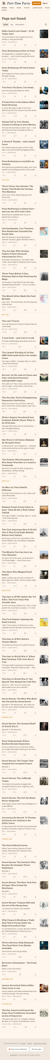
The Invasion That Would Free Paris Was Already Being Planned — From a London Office (18, 283)
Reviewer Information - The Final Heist (19, 964)
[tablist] (13, 24)
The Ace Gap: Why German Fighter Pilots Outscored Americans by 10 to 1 (15, 254)
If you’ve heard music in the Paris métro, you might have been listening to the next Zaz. (18, 748)
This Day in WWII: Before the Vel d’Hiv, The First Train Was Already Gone (19, 599)
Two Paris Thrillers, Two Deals (18, 87)
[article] (25, 38)
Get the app (36, 1049)
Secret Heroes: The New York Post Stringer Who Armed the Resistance (19, 885)
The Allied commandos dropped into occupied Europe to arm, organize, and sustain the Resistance (17, 785)
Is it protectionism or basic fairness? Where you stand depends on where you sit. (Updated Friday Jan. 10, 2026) (19, 930)
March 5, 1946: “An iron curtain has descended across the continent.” (16, 686)
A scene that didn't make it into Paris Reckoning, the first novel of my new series (19, 109)
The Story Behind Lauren (15, 845)
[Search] (45, 24)
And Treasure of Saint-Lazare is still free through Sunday (17, 74)
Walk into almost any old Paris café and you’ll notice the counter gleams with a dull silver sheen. (19, 404)
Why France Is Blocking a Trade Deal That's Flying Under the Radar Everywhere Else (18, 923)
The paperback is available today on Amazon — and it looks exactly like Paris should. (18, 55)
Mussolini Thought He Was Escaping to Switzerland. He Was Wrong (17, 469)
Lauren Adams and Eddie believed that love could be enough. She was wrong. (19, 992)
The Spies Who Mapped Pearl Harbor (17, 573)
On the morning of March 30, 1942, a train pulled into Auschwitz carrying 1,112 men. (19, 606)
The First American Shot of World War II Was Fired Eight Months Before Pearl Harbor (19, 532)
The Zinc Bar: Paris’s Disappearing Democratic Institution (19, 399)
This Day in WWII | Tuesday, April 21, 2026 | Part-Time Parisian (19, 517)
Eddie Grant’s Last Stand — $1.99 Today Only (18, 32)
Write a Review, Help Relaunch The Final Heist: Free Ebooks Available (18, 945)
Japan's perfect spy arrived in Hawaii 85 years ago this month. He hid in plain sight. (19, 579)
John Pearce (12, 42)
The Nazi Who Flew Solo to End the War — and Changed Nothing (19, 427)
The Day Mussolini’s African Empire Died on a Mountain (19, 325)
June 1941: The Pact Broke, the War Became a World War (19, 303)
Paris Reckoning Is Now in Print (18, 50)
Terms (29, 1043)
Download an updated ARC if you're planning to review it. (16, 215)
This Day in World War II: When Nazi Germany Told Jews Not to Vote (18, 659)
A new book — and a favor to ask (18, 338)
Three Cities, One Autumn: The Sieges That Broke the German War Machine (17, 189)
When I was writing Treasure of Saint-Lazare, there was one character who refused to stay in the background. (17, 849)
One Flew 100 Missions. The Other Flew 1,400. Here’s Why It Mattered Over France (19, 260)
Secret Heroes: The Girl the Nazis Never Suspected (18, 799)
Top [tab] (11, 24)
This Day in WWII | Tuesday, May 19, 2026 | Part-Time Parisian (19, 362)
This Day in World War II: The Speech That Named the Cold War (19, 680)
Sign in (45, 3)
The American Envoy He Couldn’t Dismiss (18, 645)
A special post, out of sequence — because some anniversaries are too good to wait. (19, 447)
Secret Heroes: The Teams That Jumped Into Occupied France (17, 762)
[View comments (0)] (15, 45)
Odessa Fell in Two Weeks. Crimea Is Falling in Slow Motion (19, 123)
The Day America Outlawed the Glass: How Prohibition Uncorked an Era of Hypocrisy (19, 1013)
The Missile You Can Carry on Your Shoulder (17, 553)
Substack (13, 1055)
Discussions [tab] (19, 24)
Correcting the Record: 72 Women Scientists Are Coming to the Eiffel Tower (19, 820)
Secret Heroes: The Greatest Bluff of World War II (19, 725)
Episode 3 (6, 871)
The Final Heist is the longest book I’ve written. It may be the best (17, 38)
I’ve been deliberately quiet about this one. (19, 341)
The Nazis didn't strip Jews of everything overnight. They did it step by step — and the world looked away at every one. (18, 666)
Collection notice (39, 1043)
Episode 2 (6, 766)
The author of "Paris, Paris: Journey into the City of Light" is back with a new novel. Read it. (19, 385)
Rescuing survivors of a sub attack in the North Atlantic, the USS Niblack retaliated (18, 539)
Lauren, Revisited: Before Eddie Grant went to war (18, 986)
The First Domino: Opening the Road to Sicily (17, 620)
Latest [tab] (5, 24)
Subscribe (36, 3)
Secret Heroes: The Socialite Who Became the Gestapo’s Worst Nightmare (19, 865)
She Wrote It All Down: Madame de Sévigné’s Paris (18, 441)
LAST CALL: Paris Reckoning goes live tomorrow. (17, 196)
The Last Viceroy (10, 321)
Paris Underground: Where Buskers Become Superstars (16, 742)
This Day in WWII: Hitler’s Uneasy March (15, 640)
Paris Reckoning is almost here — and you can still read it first (19, 210)
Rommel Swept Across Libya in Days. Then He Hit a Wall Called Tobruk (18, 510)
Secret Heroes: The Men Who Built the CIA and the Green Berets (19, 700)
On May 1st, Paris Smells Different (14, 488)
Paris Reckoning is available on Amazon (18, 162)
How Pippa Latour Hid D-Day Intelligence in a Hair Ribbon (19, 805)
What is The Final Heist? (11, 968)
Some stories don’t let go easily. (14, 951)
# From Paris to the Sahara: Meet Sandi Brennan (18, 103)
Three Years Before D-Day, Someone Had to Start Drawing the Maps (19, 276)
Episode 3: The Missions (11, 729)
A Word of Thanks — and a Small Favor (18, 143)
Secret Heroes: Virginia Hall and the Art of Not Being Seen (18, 904)
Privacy (23, 1043)
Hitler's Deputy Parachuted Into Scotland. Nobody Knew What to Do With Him (18, 420)
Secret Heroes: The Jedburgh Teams (16, 779)
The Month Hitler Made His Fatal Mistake (19, 297)
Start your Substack (19, 1049)
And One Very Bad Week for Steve (15, 90)
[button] (4, 7)
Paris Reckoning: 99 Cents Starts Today (18, 69)
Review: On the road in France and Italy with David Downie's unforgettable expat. (19, 378)
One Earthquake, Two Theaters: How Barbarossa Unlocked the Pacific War (18, 231)
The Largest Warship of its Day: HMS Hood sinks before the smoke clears (19, 355)
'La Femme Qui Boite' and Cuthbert (16, 908)
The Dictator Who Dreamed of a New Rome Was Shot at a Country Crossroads (19, 462)
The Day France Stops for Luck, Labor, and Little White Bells (18, 494)
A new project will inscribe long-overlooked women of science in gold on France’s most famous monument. (19, 827)
